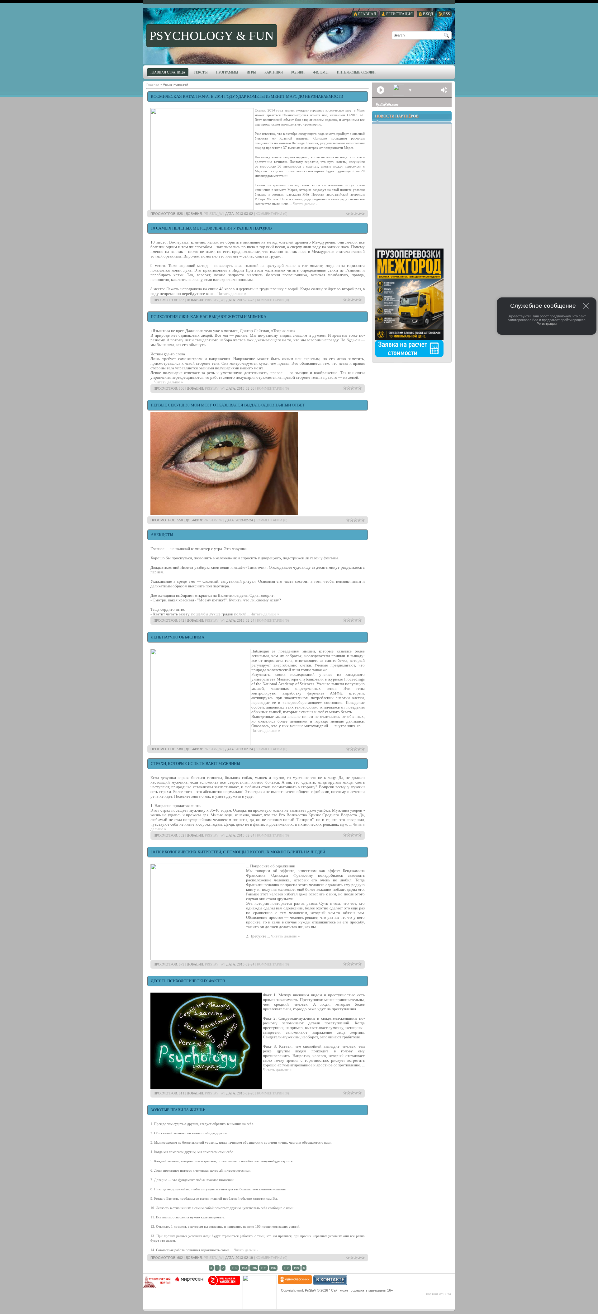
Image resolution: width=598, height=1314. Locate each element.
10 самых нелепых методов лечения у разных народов (211, 228)
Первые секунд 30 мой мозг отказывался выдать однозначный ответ (228, 405)
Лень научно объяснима (177, 637)
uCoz (448, 1294)
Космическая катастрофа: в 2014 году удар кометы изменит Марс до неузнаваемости (247, 96)
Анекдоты (162, 534)
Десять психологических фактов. (188, 981)
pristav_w (213, 214)
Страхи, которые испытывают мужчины (195, 763)
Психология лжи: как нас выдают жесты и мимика (208, 316)
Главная (152, 84)
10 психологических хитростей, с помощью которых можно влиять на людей (238, 852)
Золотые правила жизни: (178, 1110)
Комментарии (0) (271, 214)
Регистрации (547, 323)
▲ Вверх (17, 11)
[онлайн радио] (380, 106)
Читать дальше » (305, 204)
